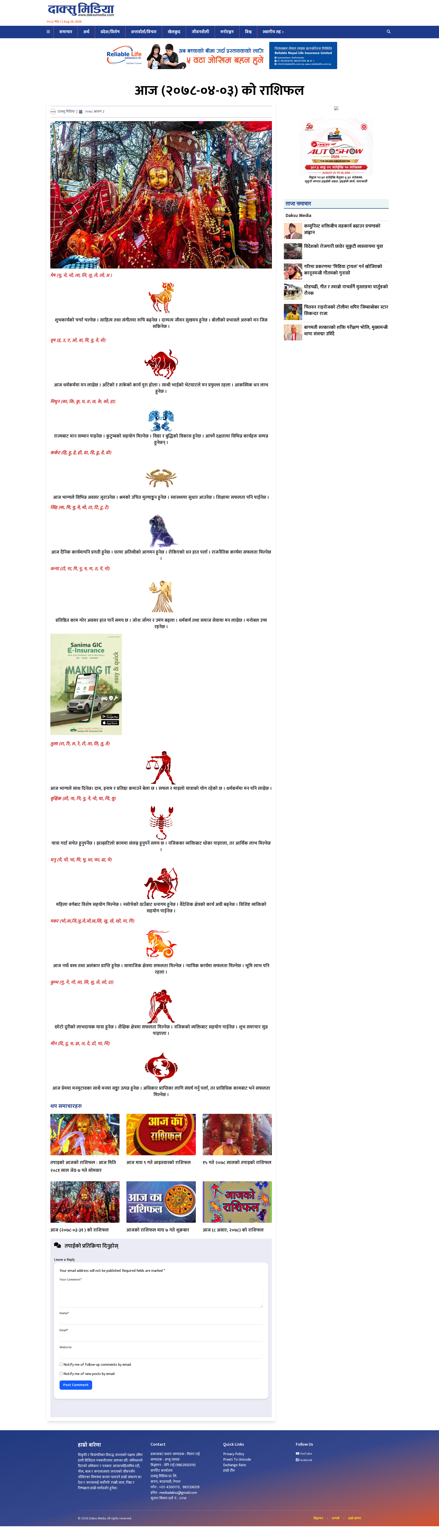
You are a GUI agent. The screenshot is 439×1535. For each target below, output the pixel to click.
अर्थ (86, 31)
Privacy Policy (233, 1454)
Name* (64, 1313)
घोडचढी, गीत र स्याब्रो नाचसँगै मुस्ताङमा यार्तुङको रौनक (346, 290)
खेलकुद (174, 31)
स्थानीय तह (272, 31)
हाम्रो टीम (229, 1471)
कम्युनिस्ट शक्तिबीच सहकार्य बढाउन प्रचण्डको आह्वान (342, 229)
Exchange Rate (234, 1465)
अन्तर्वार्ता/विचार (144, 31)
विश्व (248, 31)
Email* (64, 1330)
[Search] (388, 32)
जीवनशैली (200, 31)
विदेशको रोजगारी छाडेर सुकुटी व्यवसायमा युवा (343, 246)
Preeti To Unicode (237, 1459)
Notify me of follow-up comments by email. (97, 1365)
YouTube (305, 1453)
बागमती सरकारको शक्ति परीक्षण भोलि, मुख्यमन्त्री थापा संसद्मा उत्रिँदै (346, 331)
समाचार (65, 31)
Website (66, 1347)
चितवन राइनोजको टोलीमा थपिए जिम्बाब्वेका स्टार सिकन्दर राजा (346, 311)
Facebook (305, 1460)
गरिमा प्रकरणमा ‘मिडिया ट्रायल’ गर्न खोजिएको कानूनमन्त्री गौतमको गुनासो (343, 270)
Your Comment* (71, 1279)
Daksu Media (298, 215)
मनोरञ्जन (227, 31)
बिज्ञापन (318, 1518)
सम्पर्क (335, 1518)
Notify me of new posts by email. (89, 1374)
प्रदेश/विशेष (110, 31)
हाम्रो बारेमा (354, 1518)
